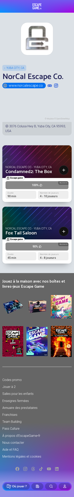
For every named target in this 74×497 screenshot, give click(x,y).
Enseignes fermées (15, 401)
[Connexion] (65, 486)
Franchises (9, 415)
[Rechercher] (51, 486)
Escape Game (37, 6)
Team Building (12, 422)
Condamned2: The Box (29, 172)
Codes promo (12, 380)
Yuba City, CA (15, 68)
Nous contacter (13, 443)
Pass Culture (11, 428)
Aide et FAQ (10, 449)
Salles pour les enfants (18, 394)
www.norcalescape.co (26, 85)
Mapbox (50, 119)
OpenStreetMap (63, 119)
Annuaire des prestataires (19, 408)
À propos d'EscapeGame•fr (21, 436)
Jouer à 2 (9, 387)
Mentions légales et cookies (21, 456)
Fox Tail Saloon (21, 233)
